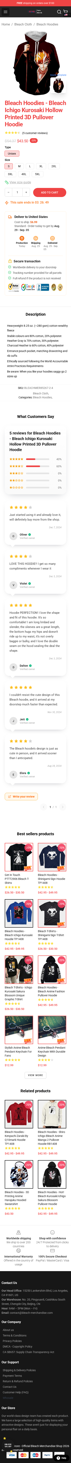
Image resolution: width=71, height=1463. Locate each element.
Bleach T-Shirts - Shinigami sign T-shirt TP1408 (51, 935)
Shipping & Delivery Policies (19, 1370)
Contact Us (9, 1386)
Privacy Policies (12, 1341)
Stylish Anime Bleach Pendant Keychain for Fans (18, 1051)
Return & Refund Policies (18, 1381)
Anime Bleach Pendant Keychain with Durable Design (51, 1051)
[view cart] (65, 11)
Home (6, 24)
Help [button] (64, 1458)
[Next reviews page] (62, 807)
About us (8, 1330)
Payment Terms (12, 1375)
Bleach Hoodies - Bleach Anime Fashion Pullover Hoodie (51, 991)
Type (8, 147)
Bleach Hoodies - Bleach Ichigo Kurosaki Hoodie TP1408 (19, 935)
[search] (59, 11)
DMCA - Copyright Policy (17, 1346)
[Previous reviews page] (43, 807)
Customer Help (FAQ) (16, 1392)
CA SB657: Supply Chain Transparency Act (28, 1352)
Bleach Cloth (23, 24)
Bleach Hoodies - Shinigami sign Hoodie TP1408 (51, 878)
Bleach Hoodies (47, 24)
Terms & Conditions (14, 1335)
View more (35, 1075)
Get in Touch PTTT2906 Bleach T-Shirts (17, 878)
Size (7, 159)
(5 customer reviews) (35, 133)
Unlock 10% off (8, 1445)
